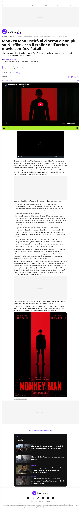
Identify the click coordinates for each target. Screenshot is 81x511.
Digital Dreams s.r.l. (24, 504)
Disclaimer (47, 501)
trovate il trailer (57, 201)
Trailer (12, 36)
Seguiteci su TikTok (20, 399)
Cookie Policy (41, 501)
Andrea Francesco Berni (10, 59)
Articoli (33, 444)
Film (77, 80)
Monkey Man (9, 128)
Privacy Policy (34, 501)
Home (5, 36)
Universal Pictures (7, 80)
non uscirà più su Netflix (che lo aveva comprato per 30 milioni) (44, 163)
